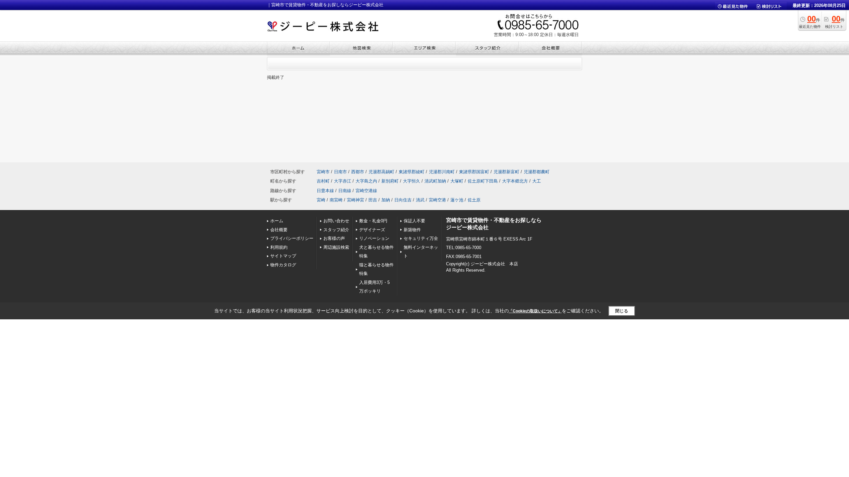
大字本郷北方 (515, 181)
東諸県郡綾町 (411, 171)
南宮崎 (336, 199)
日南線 (344, 190)
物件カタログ (283, 264)
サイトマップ (283, 255)
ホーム (276, 220)
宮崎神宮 (355, 199)
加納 (385, 199)
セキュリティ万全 (421, 238)
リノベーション (374, 238)
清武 (420, 199)
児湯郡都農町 (537, 171)
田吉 (372, 199)
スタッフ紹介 (336, 229)
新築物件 (412, 229)
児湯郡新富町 (506, 171)
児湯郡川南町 (442, 171)
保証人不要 (414, 220)
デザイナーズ (372, 229)
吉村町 (323, 181)
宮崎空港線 (366, 190)
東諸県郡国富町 (474, 171)
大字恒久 (411, 181)
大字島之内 (366, 181)
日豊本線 (325, 190)
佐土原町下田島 (483, 181)
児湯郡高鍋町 (381, 171)
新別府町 (390, 181)
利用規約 (279, 247)
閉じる (621, 310)
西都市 (357, 171)
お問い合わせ (336, 220)
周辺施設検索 (336, 247)
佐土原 (474, 199)
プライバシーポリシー (291, 238)
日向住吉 (403, 199)
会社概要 (279, 229)
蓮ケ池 (456, 199)
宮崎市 (323, 171)
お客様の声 (334, 238)
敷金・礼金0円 (373, 220)
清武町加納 (435, 181)
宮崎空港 (437, 199)
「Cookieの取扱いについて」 (535, 311)
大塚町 (456, 181)
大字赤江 (342, 181)
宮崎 (321, 199)
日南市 (340, 171)
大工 (536, 181)
